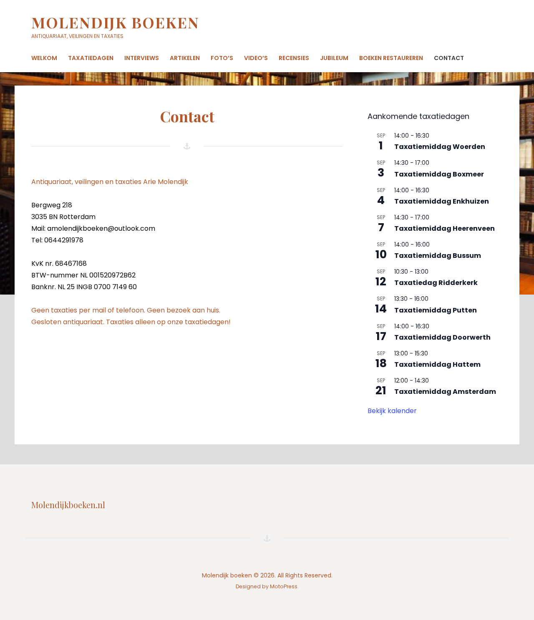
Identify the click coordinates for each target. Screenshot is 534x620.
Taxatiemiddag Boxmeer (439, 174)
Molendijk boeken (115, 22)
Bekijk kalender (392, 411)
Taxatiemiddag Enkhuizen (441, 201)
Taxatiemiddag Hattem (437, 364)
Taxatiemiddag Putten (435, 310)
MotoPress (283, 586)
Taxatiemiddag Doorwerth (442, 337)
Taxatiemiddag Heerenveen (444, 228)
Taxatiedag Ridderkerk (436, 282)
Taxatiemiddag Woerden (439, 146)
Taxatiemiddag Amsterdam (445, 391)
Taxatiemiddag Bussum (437, 255)
